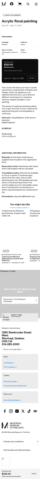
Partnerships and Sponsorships (17, 450)
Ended (34, 474)
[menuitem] (4, 4)
